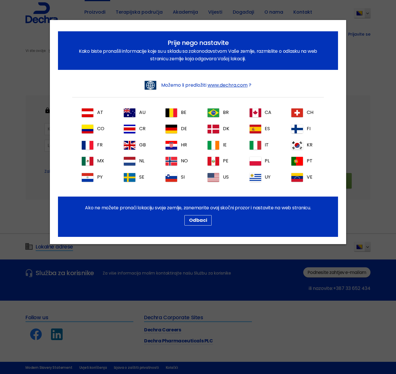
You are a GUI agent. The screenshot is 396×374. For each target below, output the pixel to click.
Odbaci (198, 220)
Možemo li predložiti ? (205, 85)
